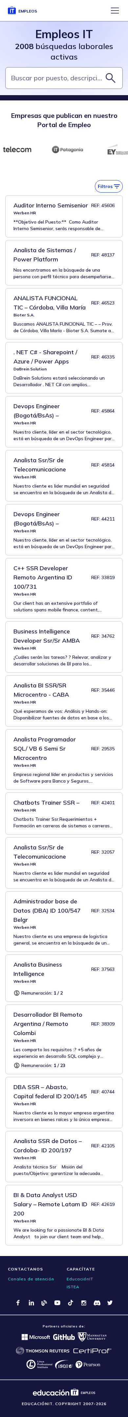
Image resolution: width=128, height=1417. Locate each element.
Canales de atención (31, 1278)
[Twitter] (110, 1303)
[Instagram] (84, 1303)
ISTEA (73, 1286)
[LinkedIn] (31, 1303)
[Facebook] (18, 1303)
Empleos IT (64, 34)
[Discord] (97, 1303)
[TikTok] (71, 1303)
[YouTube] (57, 1303)
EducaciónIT (80, 1278)
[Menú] (115, 10)
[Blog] (44, 1303)
